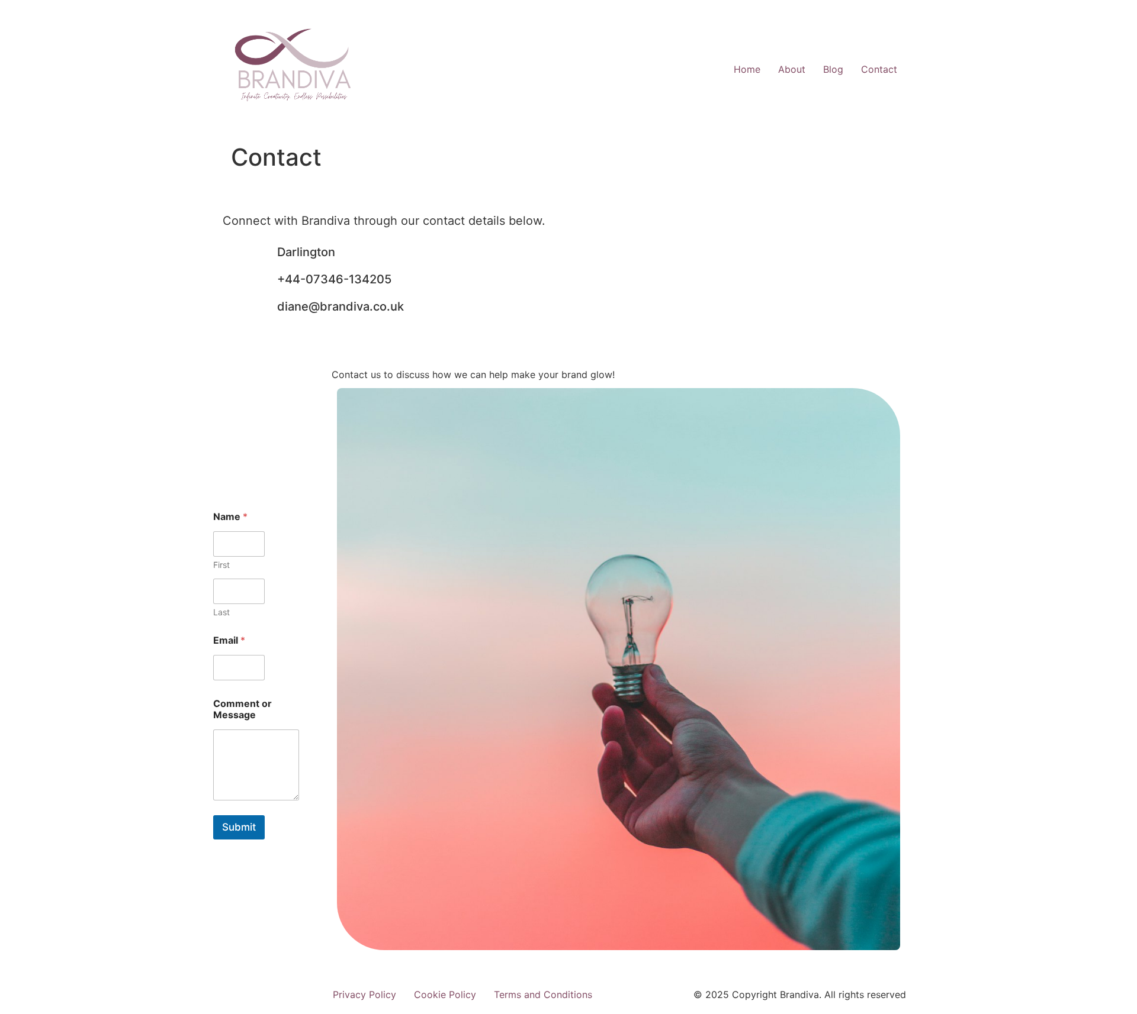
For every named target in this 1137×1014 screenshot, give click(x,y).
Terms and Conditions (543, 994)
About (791, 69)
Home (747, 69)
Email (229, 640)
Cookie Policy (445, 994)
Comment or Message (242, 709)
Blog (833, 69)
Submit (239, 827)
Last (221, 612)
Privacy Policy (364, 994)
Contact (879, 69)
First (221, 565)
